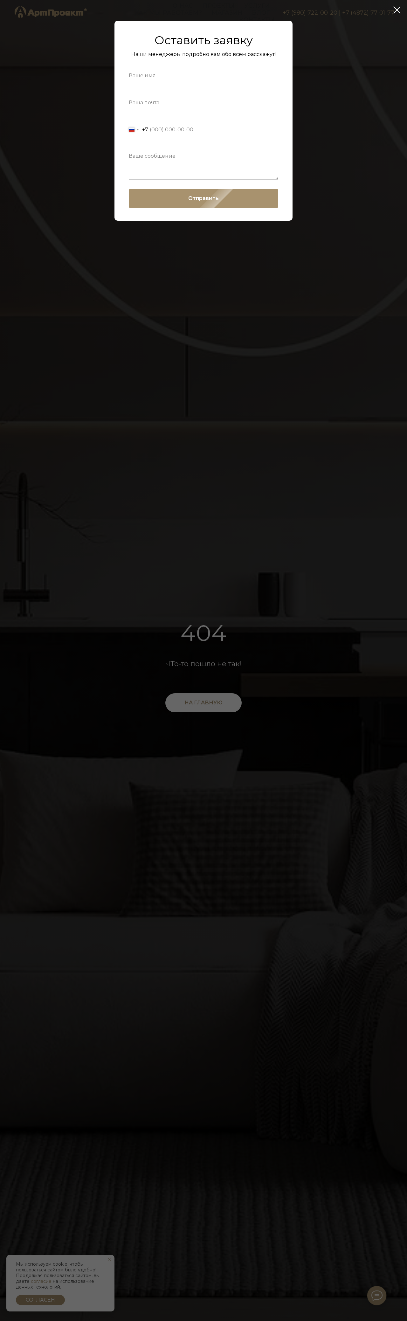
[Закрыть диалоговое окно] (397, 10)
